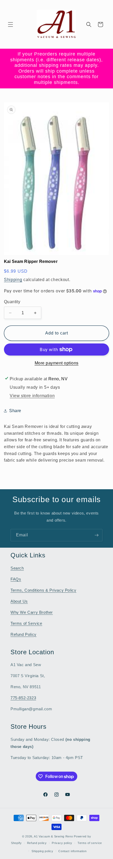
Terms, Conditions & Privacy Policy (43, 590)
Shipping (13, 279)
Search (17, 568)
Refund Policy (24, 634)
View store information (32, 395)
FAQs (16, 579)
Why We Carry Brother (32, 612)
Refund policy (37, 843)
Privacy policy (62, 843)
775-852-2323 (23, 698)
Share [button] (15, 410)
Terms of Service (26, 623)
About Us (19, 601)
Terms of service (90, 843)
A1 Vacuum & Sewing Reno (53, 836)
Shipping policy (42, 851)
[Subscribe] (96, 535)
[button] (10, 24)
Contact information (72, 851)
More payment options (57, 363)
